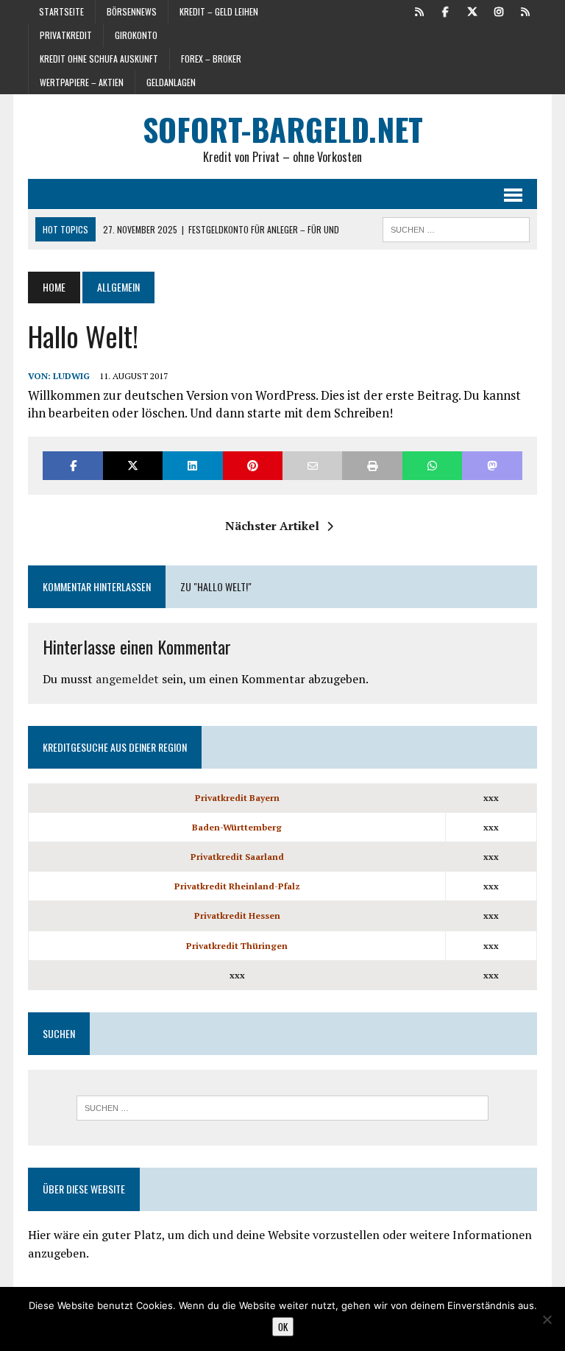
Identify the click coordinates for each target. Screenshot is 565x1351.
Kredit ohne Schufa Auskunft (99, 58)
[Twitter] (472, 10)
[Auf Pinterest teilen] (252, 465)
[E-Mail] (525, 10)
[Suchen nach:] (282, 1108)
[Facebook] (446, 10)
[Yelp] (419, 10)
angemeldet (127, 679)
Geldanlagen (171, 82)
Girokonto (136, 35)
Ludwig (71, 375)
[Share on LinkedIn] (192, 465)
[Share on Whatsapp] (432, 465)
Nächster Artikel (272, 526)
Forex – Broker (211, 58)
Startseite (61, 11)
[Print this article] (372, 465)
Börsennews (132, 11)
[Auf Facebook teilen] (72, 465)
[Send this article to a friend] (312, 465)
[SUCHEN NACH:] (456, 227)
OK (283, 1326)
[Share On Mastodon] (492, 465)
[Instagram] (499, 10)
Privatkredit (66, 35)
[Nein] (546, 1319)
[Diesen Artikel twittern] (133, 465)
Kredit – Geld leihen (219, 11)
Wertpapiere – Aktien (82, 82)
